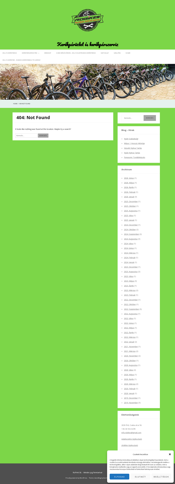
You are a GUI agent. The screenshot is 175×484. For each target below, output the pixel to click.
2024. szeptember (131, 234)
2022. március (130, 337)
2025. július (128, 215)
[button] (170, 454)
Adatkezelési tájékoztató (131, 439)
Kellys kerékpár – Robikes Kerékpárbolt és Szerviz (21, 60)
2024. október (130, 229)
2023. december (131, 267)
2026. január (129, 197)
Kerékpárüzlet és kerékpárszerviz (87, 44)
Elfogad (119, 476)
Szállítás (117, 53)
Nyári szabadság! (131, 138)
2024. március (130, 253)
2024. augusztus (131, 239)
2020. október (130, 360)
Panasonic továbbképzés (134, 157)
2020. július (128, 370)
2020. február (129, 388)
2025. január (129, 220)
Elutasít (140, 476)
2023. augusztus (131, 271)
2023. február (129, 295)
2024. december (131, 225)
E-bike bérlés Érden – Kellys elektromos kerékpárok (76, 53)
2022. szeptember (131, 309)
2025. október (130, 206)
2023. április (129, 286)
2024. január (129, 262)
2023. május (129, 281)
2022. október (130, 304)
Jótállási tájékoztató (129, 445)
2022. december (131, 300)
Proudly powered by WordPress (76, 478)
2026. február (129, 192)
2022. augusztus (131, 314)
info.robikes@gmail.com (131, 432)
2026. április (129, 187)
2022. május (129, 328)
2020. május (129, 374)
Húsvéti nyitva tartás (133, 148)
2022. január (129, 342)
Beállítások (161, 476)
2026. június (129, 178)
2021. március (130, 351)
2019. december (131, 398)
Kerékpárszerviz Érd (29, 53)
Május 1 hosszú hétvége (134, 143)
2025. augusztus (131, 211)
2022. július (128, 318)
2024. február (129, 257)
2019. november (131, 402)
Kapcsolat (105, 53)
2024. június (129, 248)
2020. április (129, 379)
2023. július (128, 276)
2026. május (129, 182)
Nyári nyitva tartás (132, 153)
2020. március (130, 384)
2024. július (128, 243)
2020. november (131, 356)
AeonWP (106, 478)
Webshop (47, 53)
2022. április (129, 332)
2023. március (130, 290)
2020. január (129, 393)
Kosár (128, 53)
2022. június (129, 323)
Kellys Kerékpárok (10, 53)
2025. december (131, 201)
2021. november (131, 346)
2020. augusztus (131, 365)
